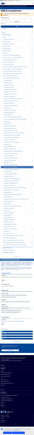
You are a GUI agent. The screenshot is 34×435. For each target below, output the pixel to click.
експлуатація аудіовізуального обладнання (8, 295)
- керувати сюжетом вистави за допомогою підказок (11, 135)
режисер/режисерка (5, 306)
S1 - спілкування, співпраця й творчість (8, 39)
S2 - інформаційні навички (6, 41)
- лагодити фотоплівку (7, 144)
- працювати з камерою (7, 203)
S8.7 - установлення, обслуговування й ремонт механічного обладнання (15, 244)
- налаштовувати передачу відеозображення (10, 169)
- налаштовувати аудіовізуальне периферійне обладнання (13, 151)
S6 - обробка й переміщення (6, 50)
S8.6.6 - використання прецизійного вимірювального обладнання (13, 242)
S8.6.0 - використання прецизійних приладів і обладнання (12, 73)
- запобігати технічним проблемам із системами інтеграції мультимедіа (15, 119)
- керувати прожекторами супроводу (9, 128)
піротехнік (3, 301)
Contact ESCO (3, 367)
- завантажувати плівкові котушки (8, 112)
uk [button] (32, 3)
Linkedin (5, 336)
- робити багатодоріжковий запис (8, 212)
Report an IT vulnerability (5, 415)
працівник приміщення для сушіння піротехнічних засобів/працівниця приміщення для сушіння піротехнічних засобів (16, 308)
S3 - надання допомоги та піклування (8, 43)
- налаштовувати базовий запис (8, 155)
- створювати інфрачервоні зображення (10, 224)
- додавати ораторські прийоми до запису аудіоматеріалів (12, 98)
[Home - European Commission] (3, 3)
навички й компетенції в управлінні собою (18, 262)
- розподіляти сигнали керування (8, 219)
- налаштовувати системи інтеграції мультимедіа (11, 178)
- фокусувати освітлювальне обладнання (10, 228)
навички (2, 267)
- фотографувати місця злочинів (8, 233)
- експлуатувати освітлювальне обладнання (10, 105)
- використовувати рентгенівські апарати (10, 91)
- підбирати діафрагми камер (8, 192)
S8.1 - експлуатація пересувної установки (9, 59)
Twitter (5, 331)
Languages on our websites (5, 416)
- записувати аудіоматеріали (8, 114)
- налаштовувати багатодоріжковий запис (10, 153)
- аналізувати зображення (7, 80)
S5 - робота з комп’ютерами (6, 48)
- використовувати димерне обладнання (10, 89)
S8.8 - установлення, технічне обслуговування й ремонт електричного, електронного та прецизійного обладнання (17, 247)
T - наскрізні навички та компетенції (8, 252)
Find (17, 26)
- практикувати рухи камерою (8, 201)
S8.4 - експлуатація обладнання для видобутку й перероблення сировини (15, 66)
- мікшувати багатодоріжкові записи (9, 146)
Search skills (16, 21)
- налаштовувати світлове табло (8, 176)
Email (4, 338)
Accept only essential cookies (18, 432)
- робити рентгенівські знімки (8, 217)
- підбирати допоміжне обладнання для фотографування (12, 194)
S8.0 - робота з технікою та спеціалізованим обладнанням (12, 57)
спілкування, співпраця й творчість (10, 267)
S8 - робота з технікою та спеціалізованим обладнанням (11, 55)
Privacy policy (3, 420)
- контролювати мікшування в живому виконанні (11, 137)
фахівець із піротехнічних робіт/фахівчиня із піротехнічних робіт (11, 310)
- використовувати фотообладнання (9, 96)
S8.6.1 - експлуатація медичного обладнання (10, 75)
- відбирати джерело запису (8, 82)
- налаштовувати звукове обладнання (9, 160)
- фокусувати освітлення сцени (8, 226)
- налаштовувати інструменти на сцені (9, 148)
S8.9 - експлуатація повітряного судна (9, 250)
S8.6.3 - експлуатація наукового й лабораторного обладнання (13, 235)
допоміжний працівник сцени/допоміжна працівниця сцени (10, 312)
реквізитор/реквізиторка (10, 301)
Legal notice (3, 422)
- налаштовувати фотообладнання (9, 185)
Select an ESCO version (5, 17)
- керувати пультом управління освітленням (10, 130)
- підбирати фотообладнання (8, 196)
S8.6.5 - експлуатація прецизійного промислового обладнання (13, 240)
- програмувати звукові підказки (8, 208)
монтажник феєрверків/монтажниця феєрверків (22, 301)
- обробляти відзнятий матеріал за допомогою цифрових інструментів (14, 187)
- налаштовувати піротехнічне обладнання (10, 167)
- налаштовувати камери (7, 162)
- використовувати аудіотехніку (8, 87)
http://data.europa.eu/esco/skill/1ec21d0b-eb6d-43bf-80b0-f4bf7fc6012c (12, 321)
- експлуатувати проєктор (7, 107)
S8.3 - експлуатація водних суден (8, 64)
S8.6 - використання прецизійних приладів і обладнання (12, 71)
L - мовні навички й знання (6, 34)
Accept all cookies (7, 432)
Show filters (4, 28)
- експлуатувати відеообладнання (9, 103)
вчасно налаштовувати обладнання (21, 295)
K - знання (3, 32)
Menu (1, 8)
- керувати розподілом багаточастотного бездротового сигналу (13, 132)
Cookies (2, 418)
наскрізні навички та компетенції (6, 262)
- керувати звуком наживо (7, 123)
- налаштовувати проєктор (7, 171)
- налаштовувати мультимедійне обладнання (10, 164)
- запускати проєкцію (6, 121)
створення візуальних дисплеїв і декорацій (12, 268)
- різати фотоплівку (6, 210)
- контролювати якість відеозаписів (9, 139)
